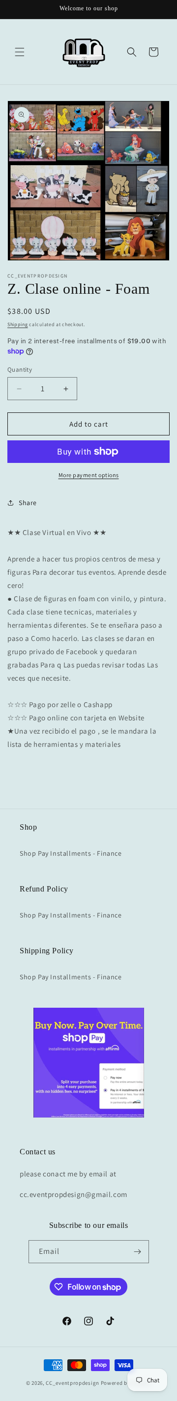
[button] (19, 52)
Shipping (17, 324)
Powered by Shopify (126, 1382)
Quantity (19, 369)
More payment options (89, 475)
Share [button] (28, 502)
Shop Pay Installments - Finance (71, 853)
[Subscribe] (137, 1251)
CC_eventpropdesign (72, 1382)
